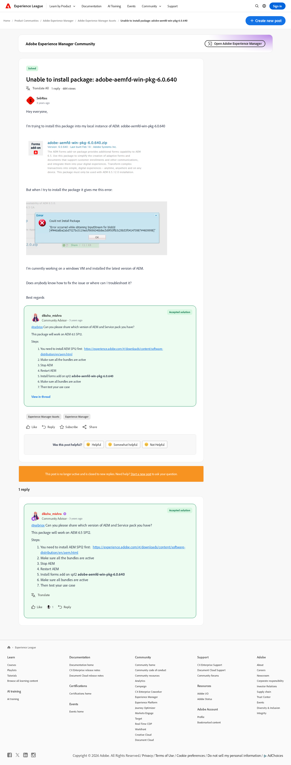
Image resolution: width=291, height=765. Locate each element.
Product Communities (27, 20)
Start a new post (141, 474)
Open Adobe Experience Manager (238, 43)
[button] (266, 20)
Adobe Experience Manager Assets (97, 20)
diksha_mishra (52, 315)
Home (6, 20)
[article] (110, 561)
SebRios (42, 98)
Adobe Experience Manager (58, 20)
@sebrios (37, 327)
